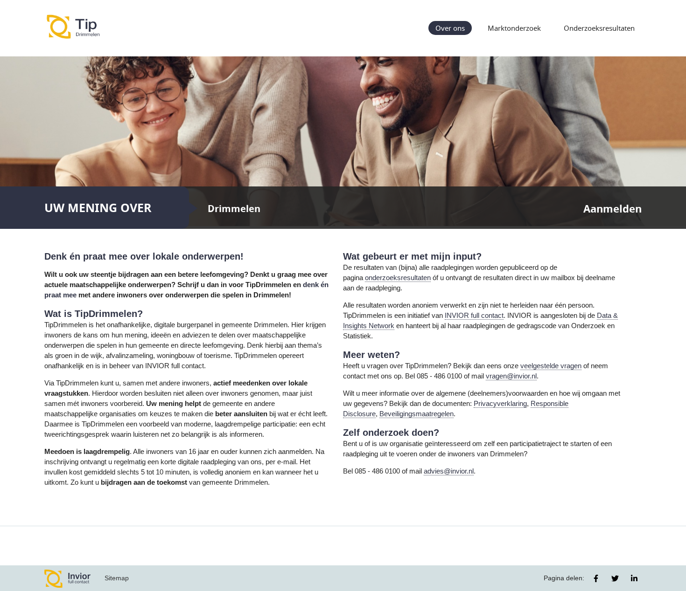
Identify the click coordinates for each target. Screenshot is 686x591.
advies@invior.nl (449, 471)
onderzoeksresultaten (398, 278)
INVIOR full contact (474, 315)
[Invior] (67, 578)
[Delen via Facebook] (595, 578)
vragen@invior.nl (511, 376)
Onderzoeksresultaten (599, 28)
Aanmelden (612, 208)
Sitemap (117, 578)
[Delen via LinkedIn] (634, 578)
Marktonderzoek (514, 28)
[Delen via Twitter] (615, 578)
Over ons (450, 28)
